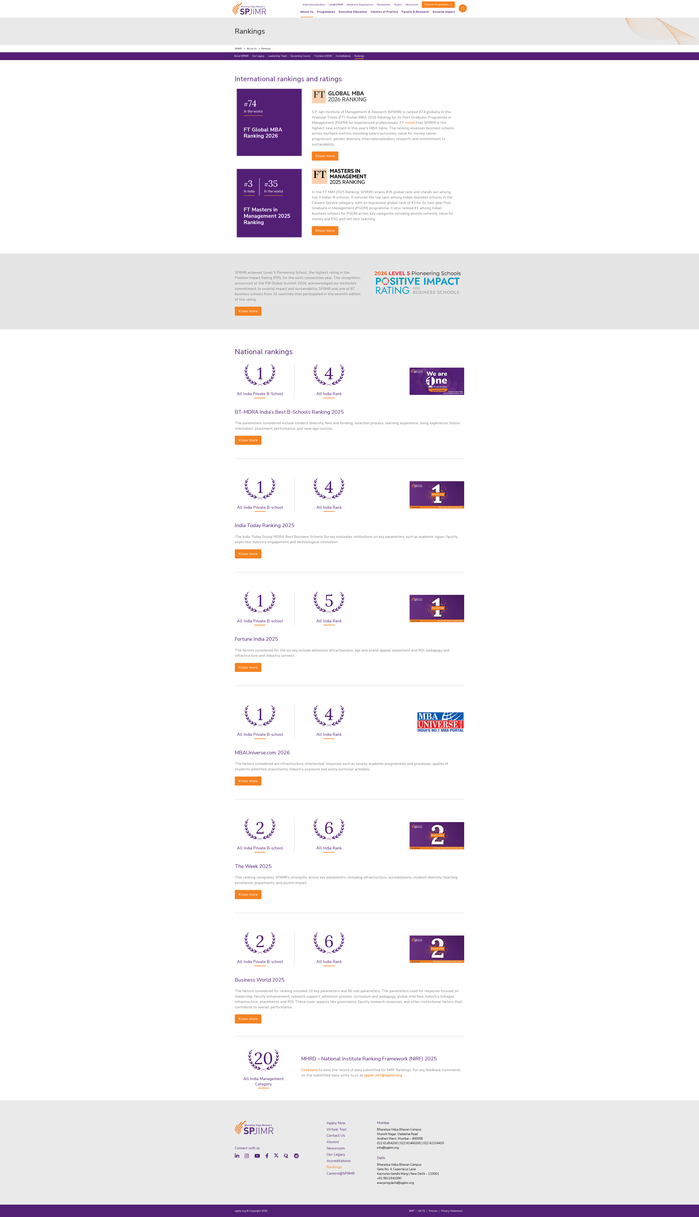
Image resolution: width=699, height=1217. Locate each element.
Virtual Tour (337, 1129)
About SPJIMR (241, 56)
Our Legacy (258, 56)
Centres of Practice (384, 12)
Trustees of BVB (323, 56)
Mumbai (383, 1122)
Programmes (326, 12)
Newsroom (412, 4)
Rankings (359, 56)
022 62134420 (433, 1143)
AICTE (421, 1211)
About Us (306, 12)
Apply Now (336, 1122)
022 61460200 (410, 1143)
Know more (325, 155)
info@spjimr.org (388, 1148)
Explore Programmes (437, 4)
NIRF (411, 1211)
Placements (383, 4)
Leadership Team (277, 56)
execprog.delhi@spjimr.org (395, 1183)
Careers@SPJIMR (341, 1173)
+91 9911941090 (389, 1178)
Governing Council (300, 56)
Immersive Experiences (360, 4)
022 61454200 (387, 1143)
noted (410, 122)
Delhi (381, 1158)
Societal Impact (444, 12)
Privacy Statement (451, 1211)
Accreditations (343, 56)
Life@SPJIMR (336, 4)
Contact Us (336, 1135)
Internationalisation (314, 4)
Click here (309, 1070)
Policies (433, 1211)
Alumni (398, 4)
